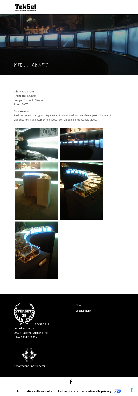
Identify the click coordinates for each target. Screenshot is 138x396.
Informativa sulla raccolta (34, 391)
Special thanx (83, 310)
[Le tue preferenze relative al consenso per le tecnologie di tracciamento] (131, 389)
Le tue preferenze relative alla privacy (84, 391)
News (79, 305)
